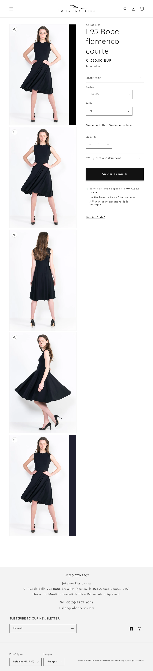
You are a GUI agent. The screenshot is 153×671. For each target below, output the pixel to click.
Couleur (90, 87)
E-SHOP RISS (92, 661)
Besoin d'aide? (95, 217)
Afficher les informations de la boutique (109, 203)
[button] (11, 9)
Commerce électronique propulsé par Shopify (122, 661)
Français (52, 662)
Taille (89, 103)
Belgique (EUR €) (23, 662)
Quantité (91, 137)
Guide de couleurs (121, 125)
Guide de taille (95, 125)
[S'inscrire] (72, 628)
